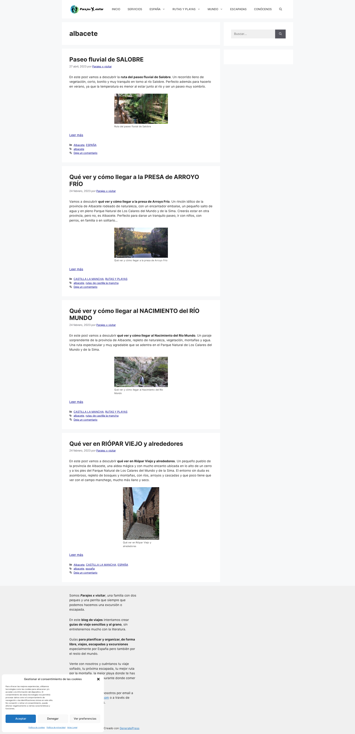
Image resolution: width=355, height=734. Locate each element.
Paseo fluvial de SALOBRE (106, 59)
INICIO (116, 9)
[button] (98, 679)
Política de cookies (36, 727)
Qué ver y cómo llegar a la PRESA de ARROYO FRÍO (134, 180)
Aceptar (20, 718)
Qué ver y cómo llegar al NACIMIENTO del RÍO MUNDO (134, 314)
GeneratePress (129, 728)
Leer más (76, 135)
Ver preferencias (85, 718)
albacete (79, 149)
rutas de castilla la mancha (102, 283)
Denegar (53, 718)
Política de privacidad (56, 727)
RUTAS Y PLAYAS (184, 9)
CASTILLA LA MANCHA (89, 278)
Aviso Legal (72, 727)
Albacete (79, 145)
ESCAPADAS (238, 9)
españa (90, 568)
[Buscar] (280, 34)
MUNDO (213, 9)
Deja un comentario (85, 152)
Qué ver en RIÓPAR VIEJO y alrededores (126, 443)
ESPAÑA (155, 9)
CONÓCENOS (263, 9)
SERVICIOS (135, 9)
